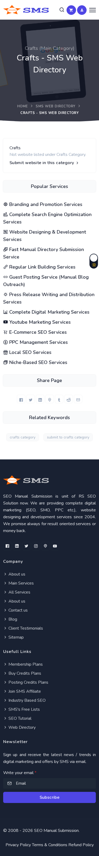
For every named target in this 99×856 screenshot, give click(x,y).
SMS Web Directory (56, 106)
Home (22, 106)
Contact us (17, 610)
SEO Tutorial (19, 718)
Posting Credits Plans (27, 682)
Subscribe (50, 797)
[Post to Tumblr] (59, 399)
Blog (12, 619)
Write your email (19, 773)
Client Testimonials (25, 628)
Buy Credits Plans (24, 673)
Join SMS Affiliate (24, 691)
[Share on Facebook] (21, 399)
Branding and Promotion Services (45, 204)
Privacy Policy (18, 845)
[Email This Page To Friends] (78, 399)
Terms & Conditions (49, 845)
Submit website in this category (42, 163)
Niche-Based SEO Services (37, 362)
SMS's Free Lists (23, 709)
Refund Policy (81, 845)
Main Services (20, 583)
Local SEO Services (29, 352)
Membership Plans (25, 664)
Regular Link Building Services (42, 267)
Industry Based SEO (26, 700)
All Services (18, 592)
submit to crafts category (68, 437)
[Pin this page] (49, 399)
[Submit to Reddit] (68, 399)
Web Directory (21, 727)
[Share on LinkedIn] (40, 399)
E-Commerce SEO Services (37, 332)
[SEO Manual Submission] (49, 480)
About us (16, 574)
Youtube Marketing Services (39, 322)
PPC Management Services (38, 342)
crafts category (22, 437)
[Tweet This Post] (30, 399)
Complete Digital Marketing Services (48, 312)
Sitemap (15, 637)
